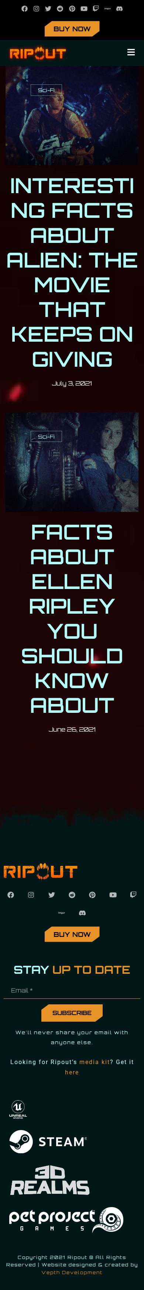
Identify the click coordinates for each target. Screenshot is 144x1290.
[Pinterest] (72, 9)
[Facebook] (25, 9)
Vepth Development (72, 1272)
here (72, 1072)
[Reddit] (60, 9)
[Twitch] (96, 9)
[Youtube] (84, 9)
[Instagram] (36, 9)
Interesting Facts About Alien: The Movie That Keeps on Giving (72, 272)
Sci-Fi (46, 90)
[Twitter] (48, 9)
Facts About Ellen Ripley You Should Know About (72, 618)
